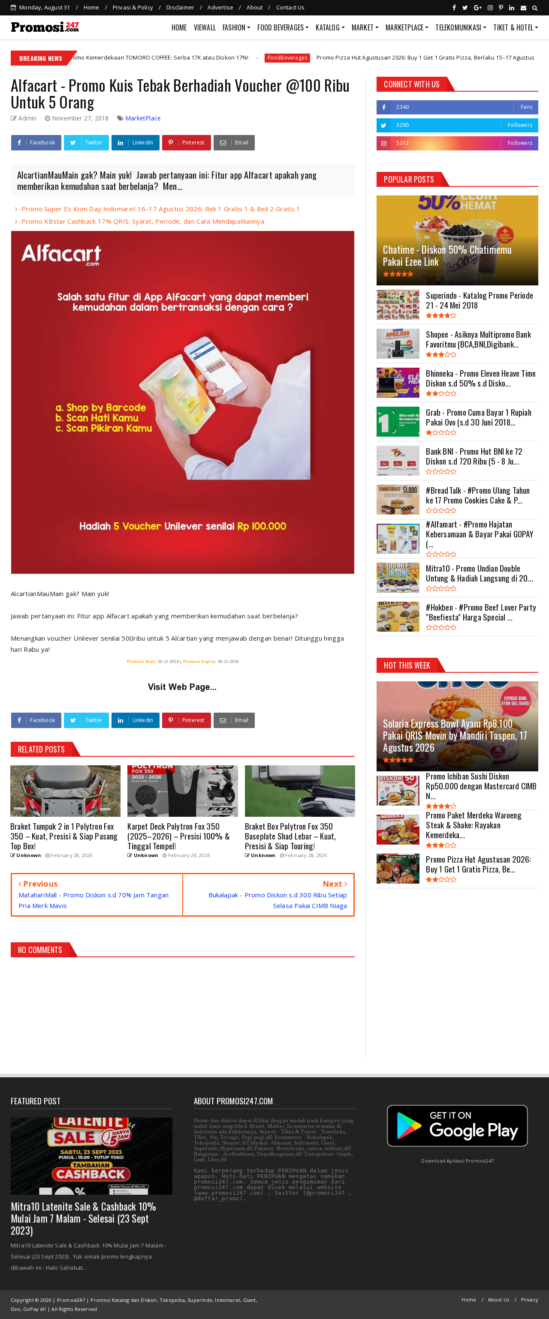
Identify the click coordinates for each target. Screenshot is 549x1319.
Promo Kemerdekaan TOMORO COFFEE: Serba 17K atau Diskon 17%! (102, 57)
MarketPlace (143, 118)
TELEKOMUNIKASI (458, 27)
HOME (179, 27)
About (254, 7)
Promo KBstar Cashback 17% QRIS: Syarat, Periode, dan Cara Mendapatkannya (142, 221)
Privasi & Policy (133, 7)
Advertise (220, 7)
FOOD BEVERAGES (280, 27)
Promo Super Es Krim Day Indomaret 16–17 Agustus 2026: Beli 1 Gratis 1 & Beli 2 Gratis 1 (160, 208)
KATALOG (327, 27)
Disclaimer (180, 7)
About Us (499, 1299)
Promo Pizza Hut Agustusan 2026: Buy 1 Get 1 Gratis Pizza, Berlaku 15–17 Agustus (370, 57)
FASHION (234, 27)
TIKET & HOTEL (513, 27)
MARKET (363, 27)
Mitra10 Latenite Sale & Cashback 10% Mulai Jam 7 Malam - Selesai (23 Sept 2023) (83, 1218)
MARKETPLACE (404, 27)
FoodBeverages (232, 57)
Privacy (529, 1299)
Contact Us (290, 7)
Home (92, 7)
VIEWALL (205, 27)
